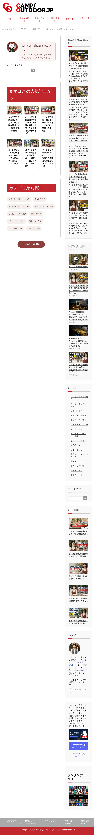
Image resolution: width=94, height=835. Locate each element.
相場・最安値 (54, 19)
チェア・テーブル (78, 420)
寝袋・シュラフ (35, 221)
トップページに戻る (31, 244)
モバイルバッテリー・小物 (19, 206)
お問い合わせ (31, 821)
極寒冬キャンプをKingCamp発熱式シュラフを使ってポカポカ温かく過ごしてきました (78, 342)
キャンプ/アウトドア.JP (77, 662)
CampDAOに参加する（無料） (79, 746)
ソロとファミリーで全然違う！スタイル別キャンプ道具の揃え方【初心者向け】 (78, 368)
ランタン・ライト (78, 441)
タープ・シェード (78, 415)
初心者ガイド (40, 199)
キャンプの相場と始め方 (78, 267)
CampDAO (79, 670)
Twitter (82, 823)
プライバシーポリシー (26, 823)
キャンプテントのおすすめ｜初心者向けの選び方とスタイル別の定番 (78, 102)
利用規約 (85, 821)
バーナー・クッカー (16, 221)
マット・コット (77, 429)
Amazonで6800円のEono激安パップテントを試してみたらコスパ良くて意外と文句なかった (78, 316)
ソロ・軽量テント (16, 228)
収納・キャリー (34, 228)
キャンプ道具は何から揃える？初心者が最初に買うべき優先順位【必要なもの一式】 (78, 289)
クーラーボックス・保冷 (44, 206)
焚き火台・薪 (76, 475)
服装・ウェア (36, 214)
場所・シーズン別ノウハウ (19, 199)
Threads (67, 823)
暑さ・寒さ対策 (77, 466)
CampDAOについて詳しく (78, 755)
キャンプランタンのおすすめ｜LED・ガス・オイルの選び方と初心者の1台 (78, 216)
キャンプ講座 (24, 19)
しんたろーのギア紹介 (17, 214)
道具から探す (39, 19)
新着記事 (70, 19)
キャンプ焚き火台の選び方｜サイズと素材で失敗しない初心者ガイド (78, 65)
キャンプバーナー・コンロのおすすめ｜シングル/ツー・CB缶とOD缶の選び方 (78, 139)
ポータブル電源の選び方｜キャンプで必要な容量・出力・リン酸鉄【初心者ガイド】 (78, 178)
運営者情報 (12, 821)
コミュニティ (85, 19)
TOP (9, 19)
